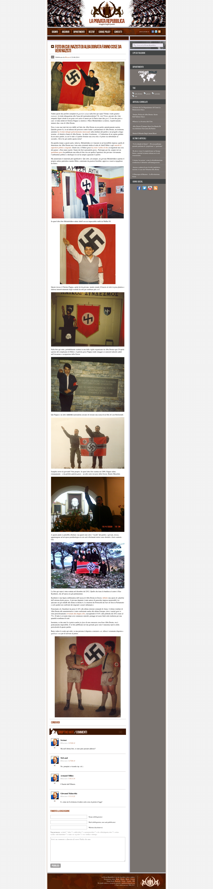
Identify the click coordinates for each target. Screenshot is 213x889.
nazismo (157, 94)
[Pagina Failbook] (152, 32)
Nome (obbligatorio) (95, 817)
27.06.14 (72, 761)
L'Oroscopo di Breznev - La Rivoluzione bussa (146, 175)
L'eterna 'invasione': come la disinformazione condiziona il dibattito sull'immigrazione (147, 161)
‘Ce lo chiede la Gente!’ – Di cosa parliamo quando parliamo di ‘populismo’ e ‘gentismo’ (147, 145)
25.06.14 (72, 743)
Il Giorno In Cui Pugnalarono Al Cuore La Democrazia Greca (146, 108)
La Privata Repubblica (107, 13)
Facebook (117, 881)
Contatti (118, 32)
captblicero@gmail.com (128, 883)
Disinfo (55, 32)
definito (105, 598)
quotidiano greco (57, 152)
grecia (148, 94)
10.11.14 (72, 778)
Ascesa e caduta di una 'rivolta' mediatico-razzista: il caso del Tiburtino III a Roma (146, 168)
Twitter (123, 881)
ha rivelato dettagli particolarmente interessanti (74, 132)
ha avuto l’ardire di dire (100, 147)
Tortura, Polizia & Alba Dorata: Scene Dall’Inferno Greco (145, 115)
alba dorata (138, 94)
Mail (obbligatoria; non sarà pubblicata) (102, 822)
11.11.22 (72, 796)
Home (117, 879)
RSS (134, 881)
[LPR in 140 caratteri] (156, 32)
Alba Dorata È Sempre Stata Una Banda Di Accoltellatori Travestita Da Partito (146, 127)
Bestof (92, 32)
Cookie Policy (104, 32)
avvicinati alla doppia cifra (75, 613)
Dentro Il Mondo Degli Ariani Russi (145, 133)
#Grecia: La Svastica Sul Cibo (143, 121)
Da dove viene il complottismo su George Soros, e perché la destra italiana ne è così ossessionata (146, 153)
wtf (136, 96)
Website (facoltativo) (96, 827)
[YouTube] (150, 189)
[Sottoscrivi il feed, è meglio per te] (159, 32)
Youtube (129, 881)
